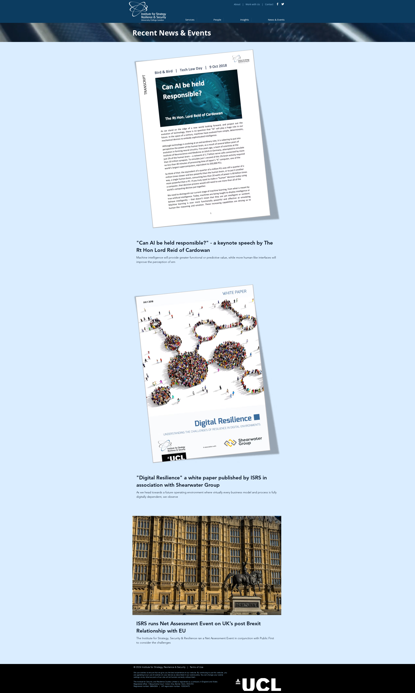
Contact (269, 4)
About (237, 4)
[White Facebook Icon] (277, 4)
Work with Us (253, 4)
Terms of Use (196, 667)
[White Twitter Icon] (283, 4)
